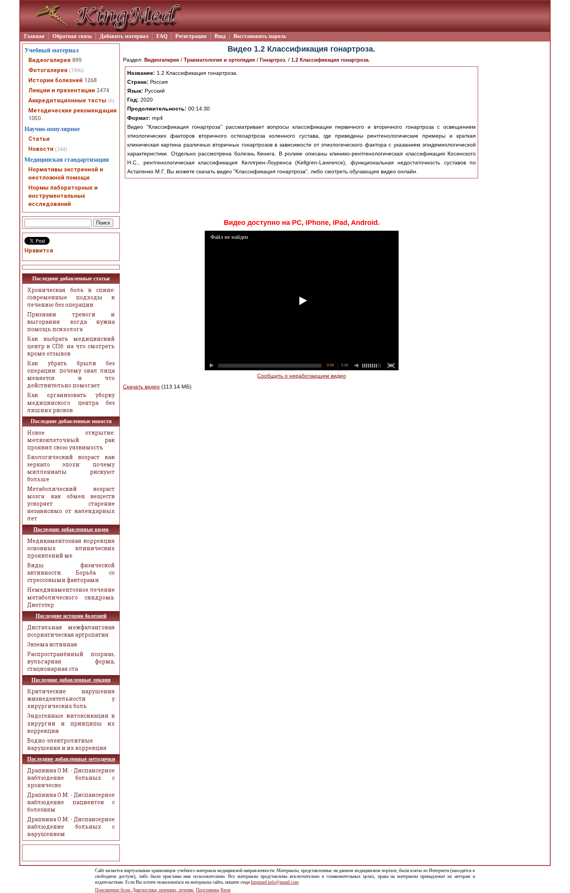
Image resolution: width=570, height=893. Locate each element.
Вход (220, 36)
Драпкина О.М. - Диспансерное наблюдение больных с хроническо (71, 778)
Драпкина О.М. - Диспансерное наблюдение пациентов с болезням (71, 802)
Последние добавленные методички (71, 759)
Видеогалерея (161, 60)
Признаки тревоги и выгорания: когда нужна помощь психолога (71, 322)
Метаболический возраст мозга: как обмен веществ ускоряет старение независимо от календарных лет (71, 503)
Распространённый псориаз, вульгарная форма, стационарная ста (71, 661)
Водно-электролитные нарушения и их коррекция (67, 744)
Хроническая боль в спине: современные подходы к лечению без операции (71, 297)
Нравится (38, 250)
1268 (90, 80)
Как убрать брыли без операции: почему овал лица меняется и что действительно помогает (71, 374)
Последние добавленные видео (71, 529)
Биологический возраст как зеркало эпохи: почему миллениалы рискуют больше (71, 468)
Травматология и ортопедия (219, 60)
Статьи (39, 138)
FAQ (162, 36)
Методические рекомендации (72, 110)
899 (76, 60)
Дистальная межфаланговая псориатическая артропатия (71, 631)
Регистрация (191, 36)
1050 (34, 118)
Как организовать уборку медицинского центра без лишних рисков (71, 402)
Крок (226, 890)
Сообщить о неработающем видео (301, 376)
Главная (34, 36)
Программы (207, 890)
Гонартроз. (274, 60)
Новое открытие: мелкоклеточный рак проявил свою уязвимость (71, 440)
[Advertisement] (301, 197)
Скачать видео (141, 386)
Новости (41, 148)
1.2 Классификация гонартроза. (330, 60)
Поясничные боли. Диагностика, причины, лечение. (145, 890)
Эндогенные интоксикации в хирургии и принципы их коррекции (71, 723)
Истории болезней (55, 80)
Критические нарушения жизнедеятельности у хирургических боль (71, 698)
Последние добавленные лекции (71, 680)
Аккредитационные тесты (67, 100)
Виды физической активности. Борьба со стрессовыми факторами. (71, 572)
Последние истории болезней (71, 616)
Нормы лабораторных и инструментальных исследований (63, 195)
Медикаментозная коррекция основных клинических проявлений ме (71, 548)
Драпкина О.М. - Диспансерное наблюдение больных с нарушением (71, 826)
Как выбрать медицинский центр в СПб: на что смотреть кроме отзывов (71, 346)
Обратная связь (72, 36)
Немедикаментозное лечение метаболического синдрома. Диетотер (71, 597)
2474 (103, 90)
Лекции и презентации (61, 90)
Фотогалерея (47, 70)
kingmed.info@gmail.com (275, 882)
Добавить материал (124, 36)
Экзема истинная (52, 644)
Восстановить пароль (259, 36)
